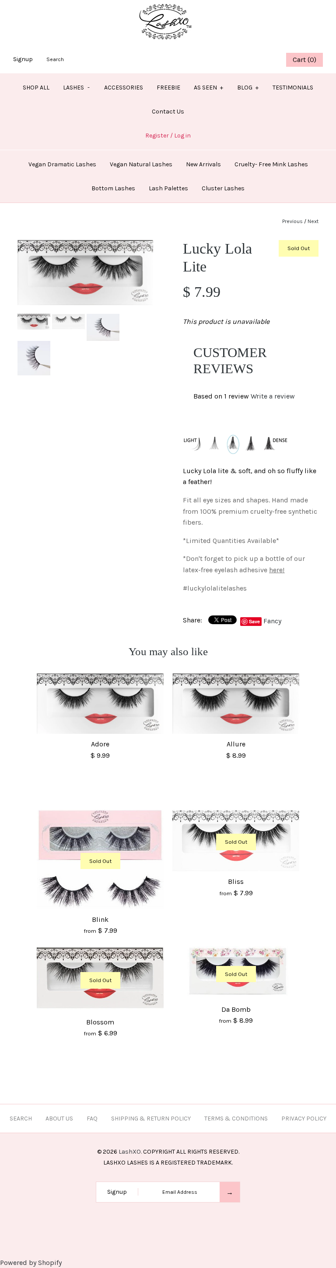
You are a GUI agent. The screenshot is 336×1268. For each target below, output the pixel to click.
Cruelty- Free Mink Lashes (271, 164)
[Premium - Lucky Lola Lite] (103, 319)
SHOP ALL (36, 87)
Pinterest (245, 60)
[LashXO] (168, 5)
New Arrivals (203, 164)
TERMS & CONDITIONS (236, 1118)
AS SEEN (208, 87)
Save (254, 621)
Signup (23, 59)
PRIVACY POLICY (303, 1118)
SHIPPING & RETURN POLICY (151, 1118)
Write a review (273, 396)
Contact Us (168, 111)
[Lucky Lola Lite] (85, 245)
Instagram (256, 60)
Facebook (223, 60)
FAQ (92, 1118)
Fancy (272, 621)
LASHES (76, 87)
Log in (182, 135)
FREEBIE (168, 87)
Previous (292, 221)
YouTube (267, 60)
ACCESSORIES (123, 87)
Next (313, 221)
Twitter (234, 60)
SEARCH (21, 1118)
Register (157, 135)
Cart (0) (304, 59)
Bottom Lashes (113, 188)
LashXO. (130, 1151)
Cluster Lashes (223, 188)
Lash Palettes (168, 188)
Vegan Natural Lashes (141, 164)
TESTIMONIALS (293, 87)
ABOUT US (59, 1118)
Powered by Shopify (31, 1262)
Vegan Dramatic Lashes (62, 164)
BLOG (248, 87)
